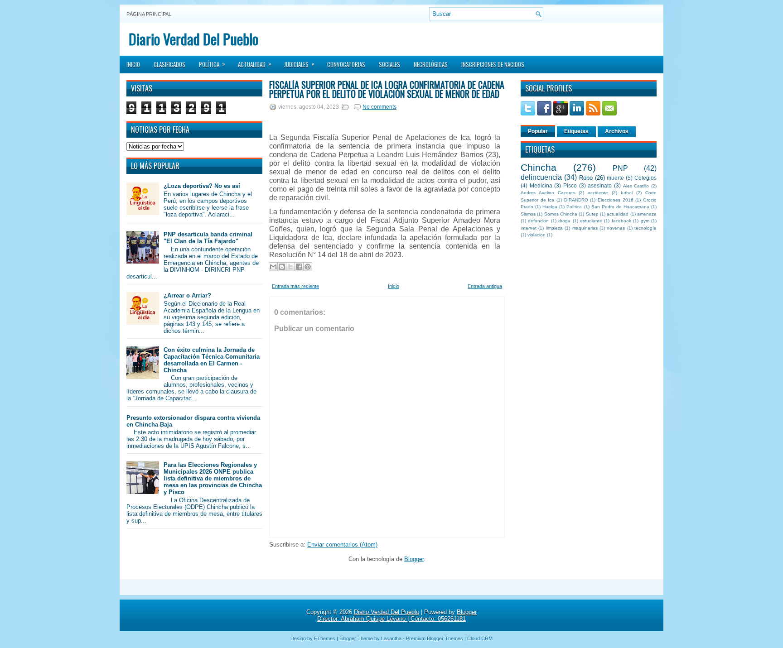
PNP (620, 168)
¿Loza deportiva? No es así (202, 185)
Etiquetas (576, 131)
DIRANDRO (576, 199)
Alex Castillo (636, 185)
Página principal (148, 14)
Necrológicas (431, 64)
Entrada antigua (485, 286)
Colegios (645, 178)
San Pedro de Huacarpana (620, 206)
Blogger (414, 559)
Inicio (133, 64)
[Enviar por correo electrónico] (273, 266)
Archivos (616, 131)
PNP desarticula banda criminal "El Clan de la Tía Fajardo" (208, 238)
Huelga (549, 206)
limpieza (554, 228)
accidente (598, 192)
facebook (621, 220)
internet (528, 228)
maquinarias (585, 228)
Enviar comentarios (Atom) (342, 544)
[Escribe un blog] (281, 266)
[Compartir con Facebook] (299, 266)
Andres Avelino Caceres (548, 192)
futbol (627, 192)
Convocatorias (346, 64)
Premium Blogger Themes (434, 638)
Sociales (389, 64)
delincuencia (541, 177)
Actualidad (254, 64)
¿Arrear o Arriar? (187, 295)
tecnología (645, 228)
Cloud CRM (480, 638)
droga (564, 220)
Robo (586, 177)
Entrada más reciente (295, 286)
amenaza (647, 213)
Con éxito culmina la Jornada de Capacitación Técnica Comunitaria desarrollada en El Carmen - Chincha (212, 360)
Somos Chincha (560, 213)
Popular (538, 131)
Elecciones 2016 (615, 199)
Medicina (541, 185)
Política (212, 64)
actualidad (617, 213)
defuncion (538, 220)
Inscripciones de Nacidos (492, 64)
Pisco (570, 185)
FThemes (324, 638)
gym (645, 220)
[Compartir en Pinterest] (307, 266)
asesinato (600, 185)
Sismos (528, 213)
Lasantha (391, 638)
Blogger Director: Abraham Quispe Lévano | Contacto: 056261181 (397, 615)
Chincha (538, 167)
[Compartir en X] (290, 266)
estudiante (591, 220)
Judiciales (299, 64)
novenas (616, 228)
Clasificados (169, 64)
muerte (615, 178)
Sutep (592, 213)
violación (536, 234)
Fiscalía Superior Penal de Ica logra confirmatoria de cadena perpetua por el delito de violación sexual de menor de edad (386, 89)
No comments (379, 107)
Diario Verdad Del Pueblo (193, 38)
